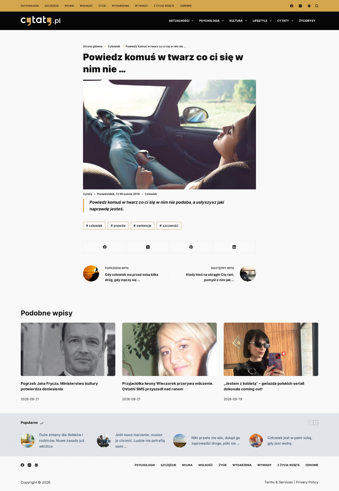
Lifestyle (260, 20)
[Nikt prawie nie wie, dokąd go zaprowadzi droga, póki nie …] (180, 441)
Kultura (236, 20)
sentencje (142, 225)
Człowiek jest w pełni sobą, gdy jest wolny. (290, 441)
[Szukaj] (316, 5)
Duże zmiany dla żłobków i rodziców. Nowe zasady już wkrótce (61, 441)
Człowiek (151, 194)
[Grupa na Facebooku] (309, 5)
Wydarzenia (120, 5)
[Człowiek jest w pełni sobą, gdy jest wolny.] (256, 441)
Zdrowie (186, 5)
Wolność (86, 5)
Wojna (69, 5)
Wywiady (141, 5)
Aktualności (179, 20)
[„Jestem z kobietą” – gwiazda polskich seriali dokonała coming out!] (271, 349)
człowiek (94, 225)
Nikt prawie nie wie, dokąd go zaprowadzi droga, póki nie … (215, 441)
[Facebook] (291, 5)
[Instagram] (300, 5)
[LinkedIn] (234, 247)
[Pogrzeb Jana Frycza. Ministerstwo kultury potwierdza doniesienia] (68, 349)
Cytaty (283, 20)
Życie (102, 5)
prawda (118, 225)
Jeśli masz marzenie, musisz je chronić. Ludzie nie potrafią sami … (140, 441)
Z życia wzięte (164, 5)
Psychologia (30, 5)
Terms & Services (278, 482)
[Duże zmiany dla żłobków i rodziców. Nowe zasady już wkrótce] (28, 441)
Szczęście (52, 5)
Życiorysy (307, 20)
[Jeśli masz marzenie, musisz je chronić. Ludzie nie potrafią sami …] (104, 441)
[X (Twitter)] (148, 247)
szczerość (169, 225)
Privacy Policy (307, 482)
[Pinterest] (191, 247)
